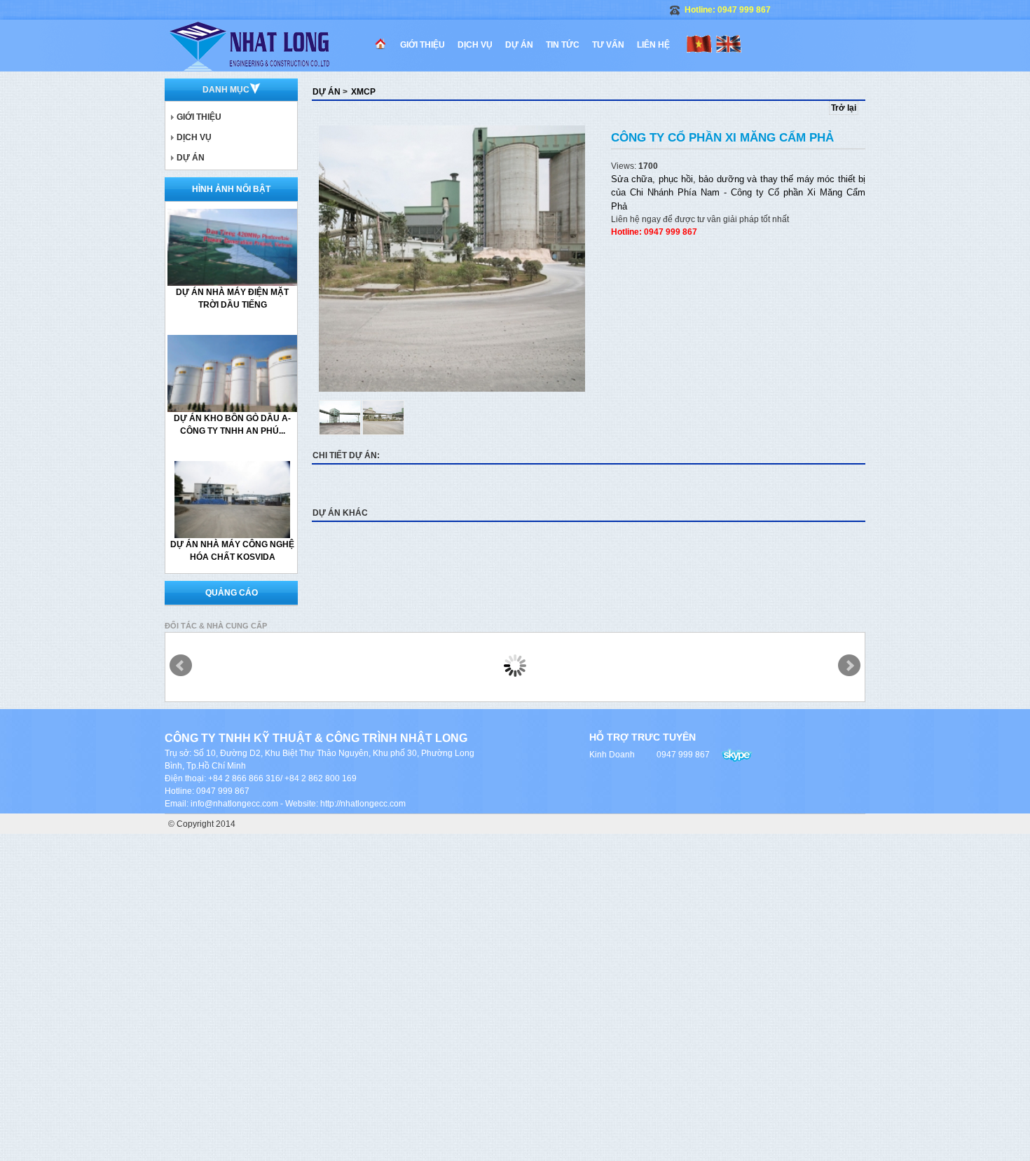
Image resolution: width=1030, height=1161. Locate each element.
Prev (181, 665)
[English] (728, 41)
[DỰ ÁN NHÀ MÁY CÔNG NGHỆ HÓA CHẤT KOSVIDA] (232, 499)
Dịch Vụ (475, 45)
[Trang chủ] (270, 45)
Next (849, 665)
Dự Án (519, 45)
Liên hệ (653, 45)
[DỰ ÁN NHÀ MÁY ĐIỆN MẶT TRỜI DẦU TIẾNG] (240, 247)
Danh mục (225, 90)
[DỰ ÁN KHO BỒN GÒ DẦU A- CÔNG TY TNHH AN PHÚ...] (240, 373)
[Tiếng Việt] (699, 41)
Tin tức (562, 45)
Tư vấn (608, 45)
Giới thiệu (422, 45)
